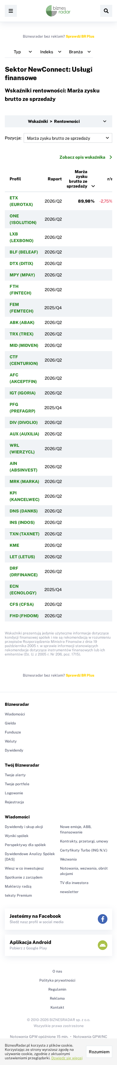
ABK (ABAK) (22, 322)
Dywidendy (14, 750)
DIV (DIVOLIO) (24, 422)
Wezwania (68, 859)
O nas (57, 971)
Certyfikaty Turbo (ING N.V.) (83, 850)
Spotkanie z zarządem (23, 877)
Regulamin (57, 989)
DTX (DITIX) (21, 263)
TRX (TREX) (22, 334)
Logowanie (14, 793)
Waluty (11, 741)
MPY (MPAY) (22, 274)
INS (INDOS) (22, 522)
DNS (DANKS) (24, 511)
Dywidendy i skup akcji (24, 827)
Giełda (10, 723)
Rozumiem (99, 1051)
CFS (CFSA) (22, 604)
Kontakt (57, 1007)
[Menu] (11, 11)
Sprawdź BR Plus (80, 36)
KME (14, 545)
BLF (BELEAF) (24, 252)
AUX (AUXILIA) (24, 433)
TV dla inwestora (74, 883)
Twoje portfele (17, 784)
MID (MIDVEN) (24, 345)
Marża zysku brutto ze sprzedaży (77, 178)
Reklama (57, 998)
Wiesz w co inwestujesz (24, 868)
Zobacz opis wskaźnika (82, 157)
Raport (55, 178)
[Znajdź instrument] (106, 11)
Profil (15, 178)
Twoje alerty (15, 775)
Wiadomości (15, 714)
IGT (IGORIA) (23, 393)
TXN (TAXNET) (25, 533)
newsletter (69, 892)
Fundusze (13, 732)
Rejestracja (14, 802)
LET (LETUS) (22, 556)
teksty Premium (18, 895)
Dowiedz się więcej (66, 1058)
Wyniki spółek (16, 836)
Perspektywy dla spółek (25, 845)
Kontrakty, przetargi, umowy (84, 841)
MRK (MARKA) (24, 481)
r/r (110, 178)
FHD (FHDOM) (24, 615)
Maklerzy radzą (18, 886)
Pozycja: (13, 137)
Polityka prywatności (57, 980)
